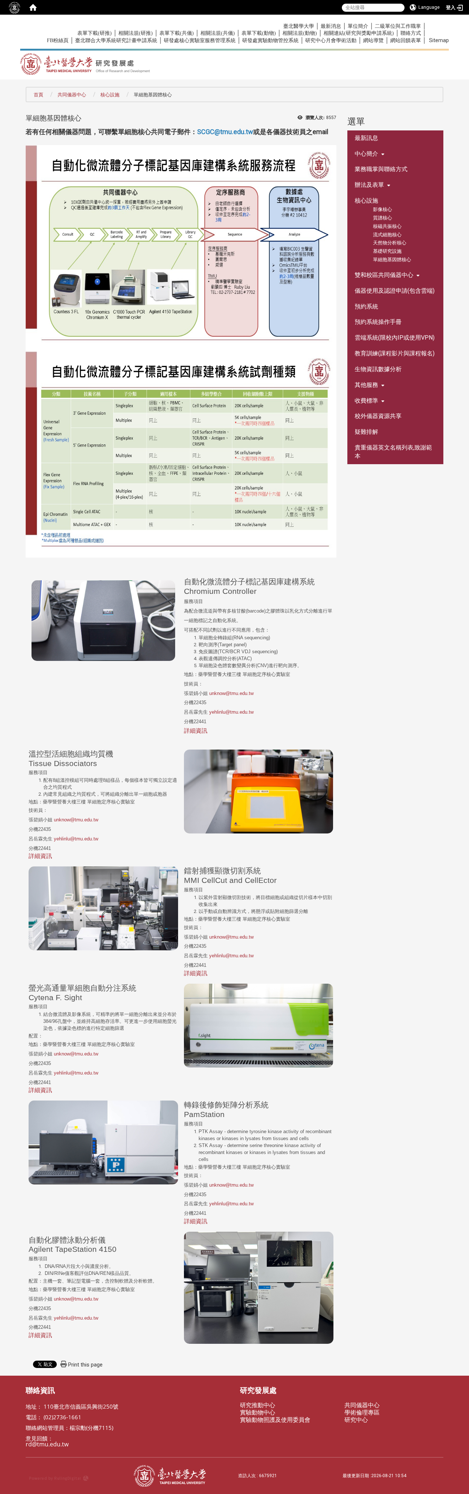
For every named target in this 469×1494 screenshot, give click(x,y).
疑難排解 (366, 431)
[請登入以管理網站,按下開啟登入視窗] (14, 7)
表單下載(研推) (94, 33)
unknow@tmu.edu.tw (231, 693)
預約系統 (366, 306)
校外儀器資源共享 (378, 416)
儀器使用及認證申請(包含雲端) (395, 290)
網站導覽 (373, 40)
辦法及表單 (369, 184)
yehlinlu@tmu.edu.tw (231, 712)
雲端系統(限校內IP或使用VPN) (395, 337)
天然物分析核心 (389, 242)
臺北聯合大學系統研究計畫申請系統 (116, 40)
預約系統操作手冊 (378, 321)
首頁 (38, 94)
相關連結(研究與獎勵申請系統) (359, 33)
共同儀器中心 (72, 94)
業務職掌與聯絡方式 (381, 169)
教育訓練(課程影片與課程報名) (395, 353)
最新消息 (331, 26)
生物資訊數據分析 (378, 369)
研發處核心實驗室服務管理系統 (200, 40)
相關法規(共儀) (217, 33)
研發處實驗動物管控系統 (270, 40)
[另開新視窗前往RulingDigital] (78, 1475)
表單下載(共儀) (176, 33)
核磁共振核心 (387, 226)
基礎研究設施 (387, 251)
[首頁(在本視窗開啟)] (33, 7)
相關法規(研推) (135, 33)
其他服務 (366, 384)
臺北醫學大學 (298, 26)
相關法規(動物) (299, 33)
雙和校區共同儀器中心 (384, 274)
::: (43, 26)
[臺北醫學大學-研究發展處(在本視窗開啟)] (157, 61)
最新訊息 (366, 137)
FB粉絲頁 (58, 40)
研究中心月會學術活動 (331, 40)
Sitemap (439, 40)
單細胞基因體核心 (392, 259)
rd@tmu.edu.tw (47, 1444)
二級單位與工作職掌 (398, 26)
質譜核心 (382, 218)
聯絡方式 (410, 33)
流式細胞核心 (387, 234)
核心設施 (109, 94)
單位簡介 (358, 26)
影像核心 (382, 209)
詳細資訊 (195, 731)
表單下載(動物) (258, 33)
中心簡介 (366, 153)
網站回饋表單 (405, 40)
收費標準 (366, 400)
